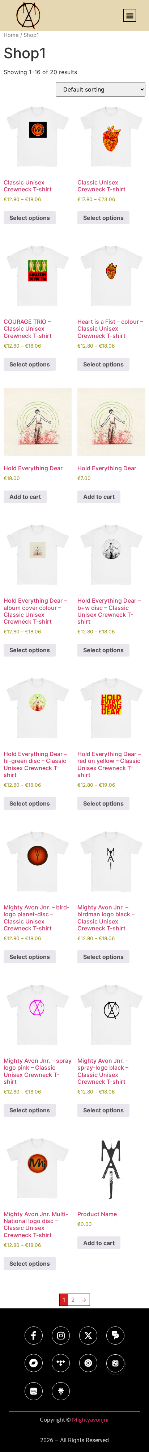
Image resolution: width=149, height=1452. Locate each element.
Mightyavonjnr (90, 1419)
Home (11, 35)
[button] (129, 15)
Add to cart (25, 496)
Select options (29, 217)
